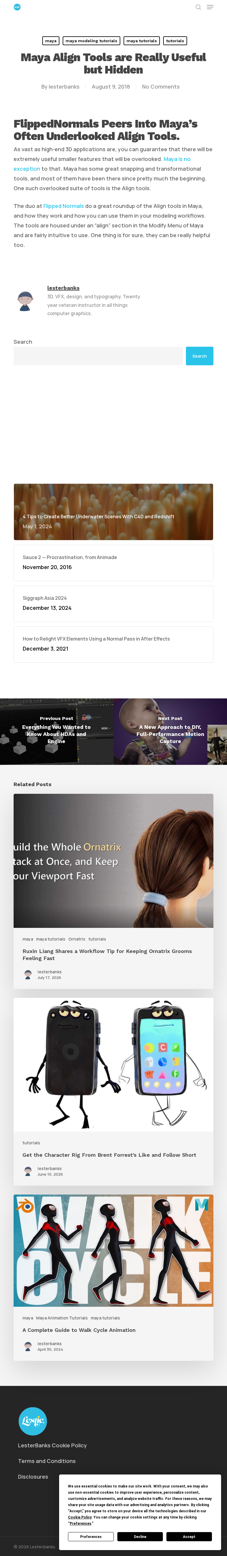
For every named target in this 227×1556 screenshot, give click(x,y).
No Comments (161, 86)
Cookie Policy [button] (79, 1517)
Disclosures (33, 1476)
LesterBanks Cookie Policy (52, 1445)
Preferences (91, 1537)
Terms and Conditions (47, 1460)
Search (23, 341)
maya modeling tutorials (91, 40)
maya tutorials (142, 40)
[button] (210, 7)
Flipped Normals (63, 205)
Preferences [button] (80, 1523)
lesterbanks (64, 86)
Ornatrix (76, 939)
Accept (189, 1537)
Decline (140, 1537)
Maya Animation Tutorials (62, 1318)
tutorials (175, 40)
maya (50, 40)
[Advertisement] (113, 424)
